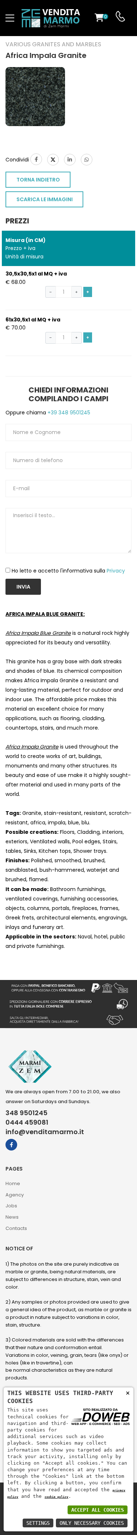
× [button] (128, 1393)
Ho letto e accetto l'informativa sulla (68, 570)
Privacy (116, 570)
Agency (14, 1194)
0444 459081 (26, 1122)
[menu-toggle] (9, 18)
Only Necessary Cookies (92, 1523)
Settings (38, 1523)
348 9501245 (26, 1113)
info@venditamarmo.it (44, 1132)
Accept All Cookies (97, 1510)
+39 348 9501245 (68, 412)
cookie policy (56, 1497)
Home (12, 1183)
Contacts (16, 1228)
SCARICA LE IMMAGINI (44, 199)
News (12, 1217)
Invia (23, 586)
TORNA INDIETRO (38, 179)
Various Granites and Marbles (53, 44)
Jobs (11, 1205)
